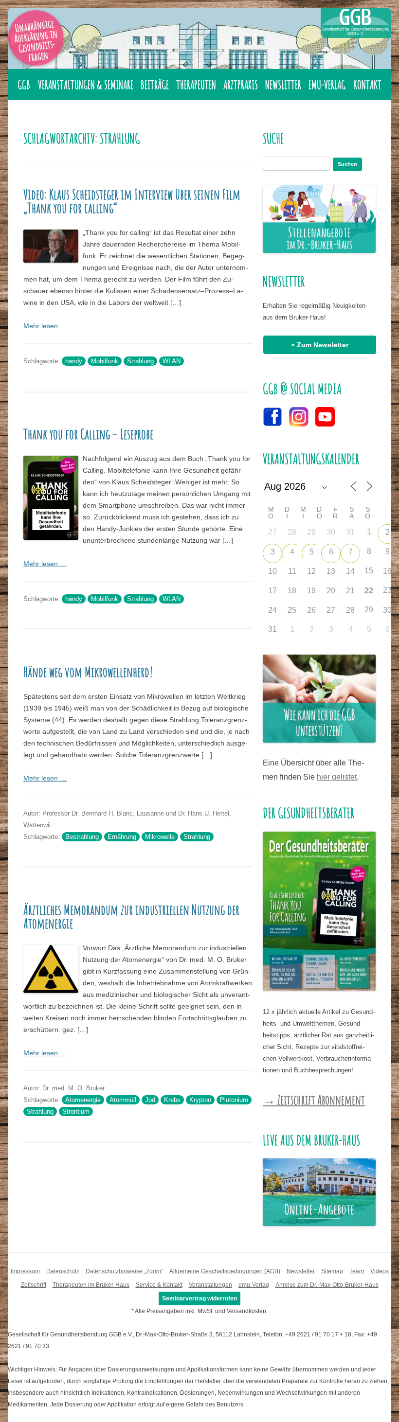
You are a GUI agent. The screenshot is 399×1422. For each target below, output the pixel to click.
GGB (24, 84)
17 (272, 591)
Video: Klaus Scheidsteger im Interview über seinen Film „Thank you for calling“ (131, 201)
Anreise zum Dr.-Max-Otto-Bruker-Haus (327, 1284)
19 (311, 591)
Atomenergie (83, 1099)
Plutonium (234, 1099)
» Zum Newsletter (319, 345)
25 (292, 610)
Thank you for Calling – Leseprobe (88, 434)
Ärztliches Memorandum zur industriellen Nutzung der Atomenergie (131, 916)
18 (292, 591)
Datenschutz (62, 1271)
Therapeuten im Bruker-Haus (91, 1284)
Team (356, 1271)
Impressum (25, 1271)
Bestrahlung (82, 836)
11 (292, 571)
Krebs (172, 1099)
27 (330, 610)
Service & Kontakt (159, 1284)
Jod (150, 1099)
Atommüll (122, 1099)
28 (292, 532)
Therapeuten (196, 84)
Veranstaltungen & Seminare (85, 84)
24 (272, 610)
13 (330, 571)
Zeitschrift (33, 1284)
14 (350, 571)
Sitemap (332, 1271)
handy (73, 361)
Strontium (76, 1111)
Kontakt (367, 84)
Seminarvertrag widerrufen (199, 1298)
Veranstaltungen (210, 1284)
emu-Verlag (326, 84)
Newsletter (283, 84)
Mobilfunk (104, 361)
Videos (379, 1271)
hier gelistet (337, 777)
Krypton (200, 1099)
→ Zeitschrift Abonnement (314, 1099)
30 (387, 610)
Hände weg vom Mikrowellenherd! (88, 671)
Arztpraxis (240, 84)
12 (311, 571)
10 (272, 571)
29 (311, 532)
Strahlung (140, 361)
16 (387, 571)
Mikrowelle (160, 836)
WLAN (172, 361)
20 (330, 591)
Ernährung (122, 836)
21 (350, 591)
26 (311, 610)
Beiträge (155, 84)
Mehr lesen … (45, 326)
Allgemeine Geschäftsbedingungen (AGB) (224, 1271)
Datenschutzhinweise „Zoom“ (124, 1271)
